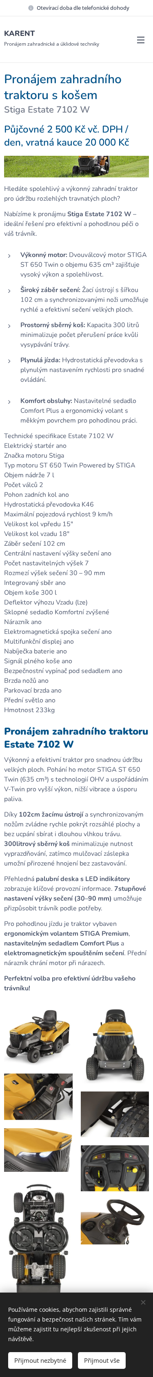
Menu (141, 39)
